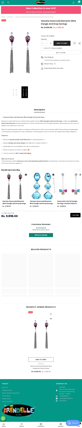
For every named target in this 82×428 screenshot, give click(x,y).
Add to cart (62, 43)
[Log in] (73, 2)
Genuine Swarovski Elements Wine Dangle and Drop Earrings (41, 367)
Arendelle (41, 364)
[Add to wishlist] (74, 43)
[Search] (8, 2)
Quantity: (44, 39)
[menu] (3, 2)
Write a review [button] (41, 235)
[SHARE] (78, 43)
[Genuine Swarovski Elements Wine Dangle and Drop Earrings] (41, 333)
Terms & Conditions (56, 48)
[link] (14, 292)
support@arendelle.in (66, 398)
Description (39, 109)
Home (3, 17)
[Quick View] (51, 318)
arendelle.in (63, 401)
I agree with (47, 48)
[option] (20, 51)
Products (10, 17)
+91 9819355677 (64, 396)
